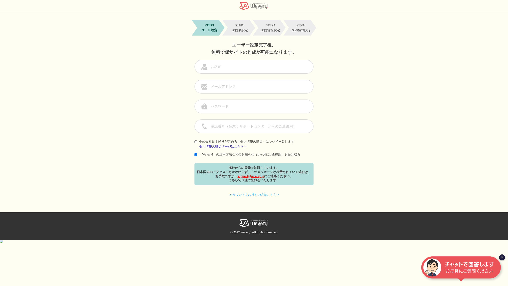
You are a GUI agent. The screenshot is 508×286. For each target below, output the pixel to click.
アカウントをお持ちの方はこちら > (254, 194)
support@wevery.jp (251, 176)
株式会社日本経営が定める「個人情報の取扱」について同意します (246, 141)
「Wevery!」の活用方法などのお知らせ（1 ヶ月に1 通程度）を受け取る (249, 154)
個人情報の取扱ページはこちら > (222, 146)
